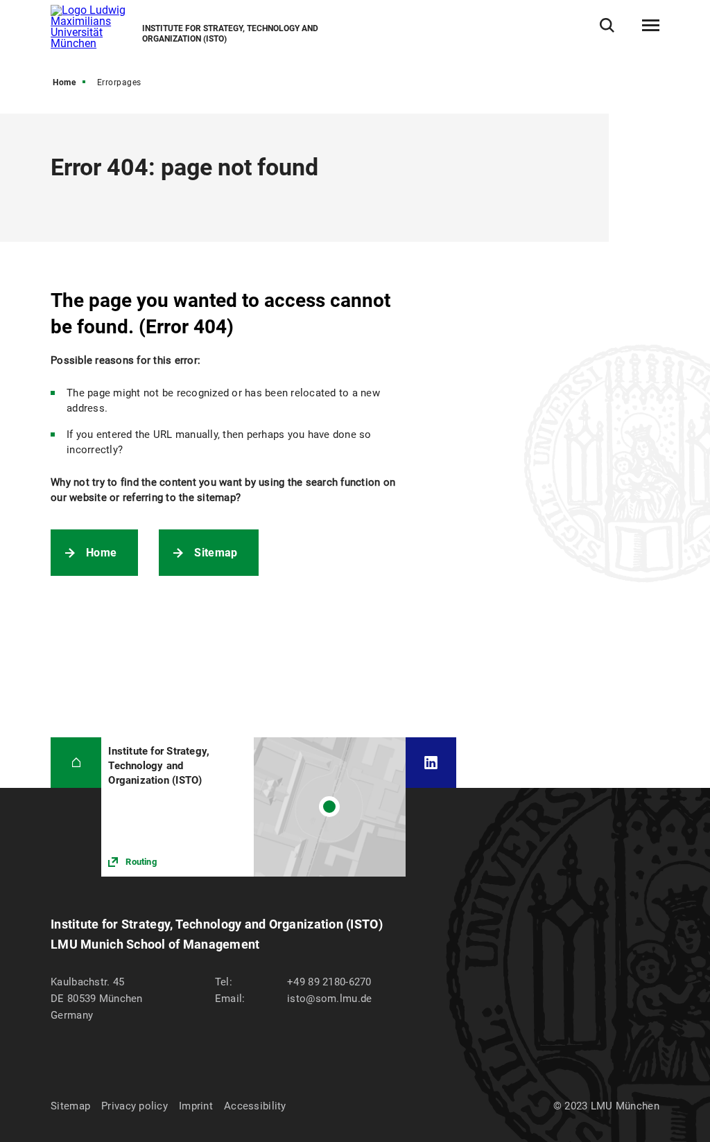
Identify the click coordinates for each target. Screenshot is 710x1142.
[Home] (76, 762)
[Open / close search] (607, 25)
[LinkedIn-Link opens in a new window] (431, 762)
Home (64, 82)
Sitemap (215, 552)
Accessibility (255, 1106)
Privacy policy (134, 1106)
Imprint (196, 1106)
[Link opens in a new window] (253, 807)
